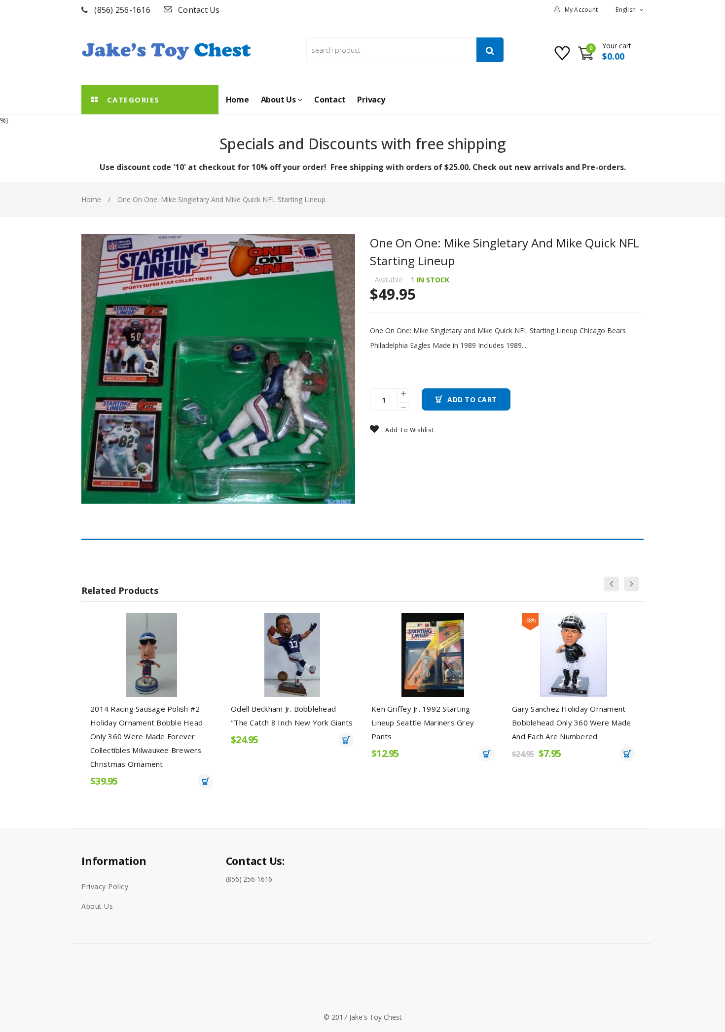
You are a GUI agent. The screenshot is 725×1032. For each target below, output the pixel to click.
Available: (389, 279)
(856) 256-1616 (122, 9)
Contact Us (199, 9)
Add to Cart (472, 399)
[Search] (490, 49)
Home (91, 199)
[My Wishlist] (563, 57)
